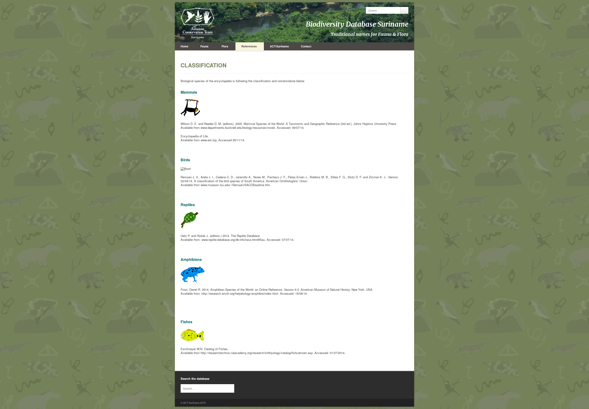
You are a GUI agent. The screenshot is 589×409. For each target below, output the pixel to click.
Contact (306, 46)
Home (184, 46)
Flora (225, 46)
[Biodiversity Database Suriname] (197, 23)
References (249, 46)
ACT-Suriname (279, 46)
